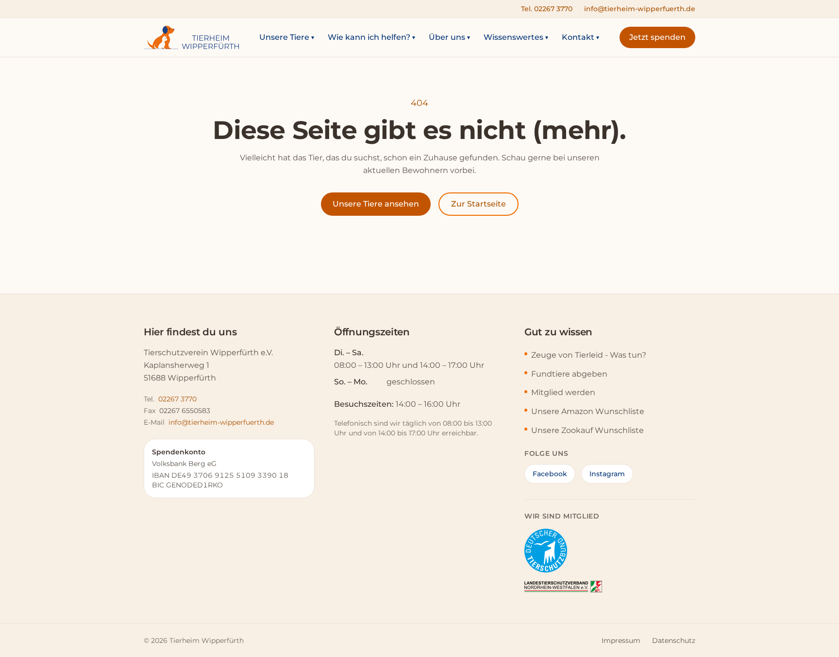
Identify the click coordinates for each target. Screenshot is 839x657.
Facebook (550, 473)
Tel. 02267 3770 (546, 8)
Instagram (607, 473)
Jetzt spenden (657, 37)
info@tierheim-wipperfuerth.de (639, 8)
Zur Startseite (478, 203)
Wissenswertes (516, 37)
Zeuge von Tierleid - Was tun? (588, 355)
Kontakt (580, 37)
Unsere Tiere (286, 37)
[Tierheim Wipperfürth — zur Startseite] (191, 37)
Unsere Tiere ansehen (376, 203)
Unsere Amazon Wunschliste (587, 411)
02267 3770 (177, 399)
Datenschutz (673, 640)
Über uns (449, 37)
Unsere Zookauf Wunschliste (587, 430)
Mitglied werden (563, 392)
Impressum (621, 640)
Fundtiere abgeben (569, 374)
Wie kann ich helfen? (371, 37)
